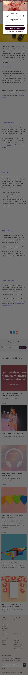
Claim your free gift (15, 28)
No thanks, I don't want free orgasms (14, 31)
